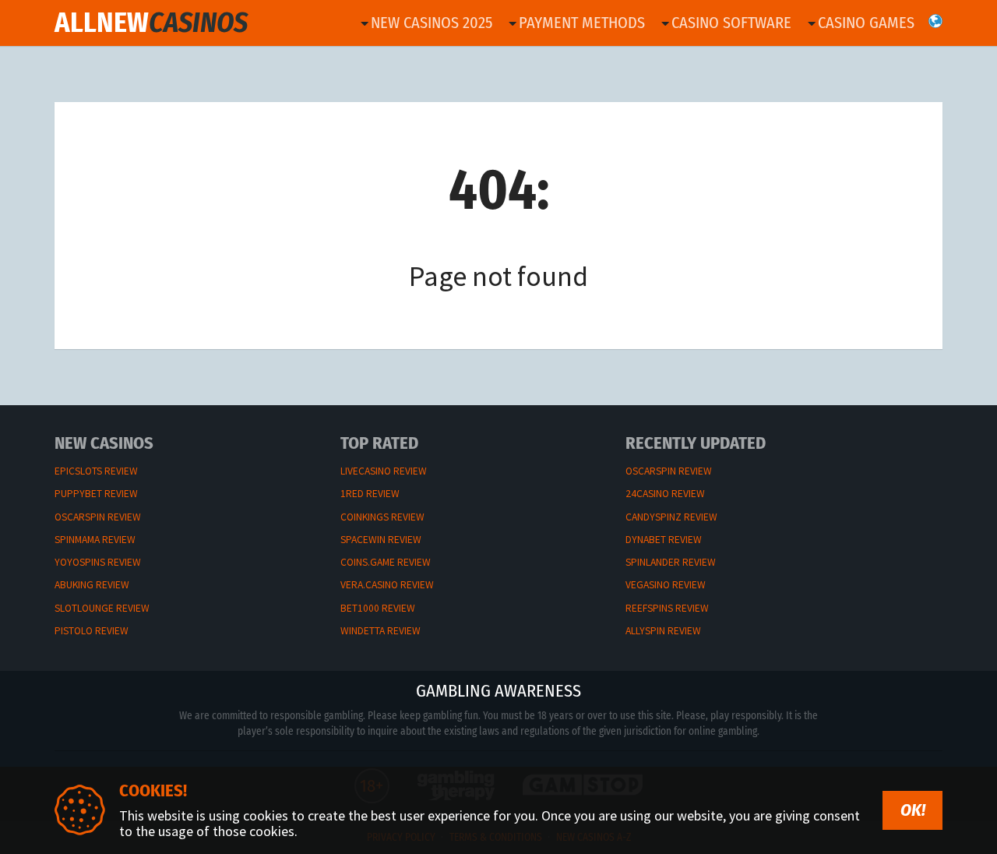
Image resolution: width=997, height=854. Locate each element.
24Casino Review (665, 493)
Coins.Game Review (385, 562)
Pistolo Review (92, 630)
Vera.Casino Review (387, 584)
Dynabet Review (663, 539)
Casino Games (866, 22)
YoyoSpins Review (98, 562)
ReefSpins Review (667, 608)
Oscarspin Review (98, 517)
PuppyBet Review (96, 493)
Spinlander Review (670, 562)
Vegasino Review (665, 584)
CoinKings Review (382, 517)
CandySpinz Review (671, 517)
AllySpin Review (663, 630)
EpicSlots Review (96, 471)
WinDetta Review (380, 630)
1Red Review (370, 493)
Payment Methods (582, 22)
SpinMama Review (95, 539)
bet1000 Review (377, 608)
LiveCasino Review (383, 471)
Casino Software (731, 22)
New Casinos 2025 (431, 22)
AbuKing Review (92, 584)
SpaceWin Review (380, 539)
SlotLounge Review (102, 608)
